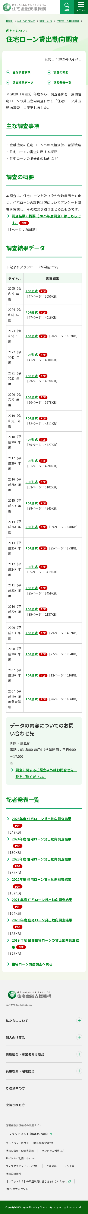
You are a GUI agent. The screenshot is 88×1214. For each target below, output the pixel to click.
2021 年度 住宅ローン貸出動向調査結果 (42, 899)
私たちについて (26, 21)
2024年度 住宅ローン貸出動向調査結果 (41, 839)
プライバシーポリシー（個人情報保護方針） (31, 1143)
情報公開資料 (13, 1173)
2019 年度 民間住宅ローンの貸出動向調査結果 (45, 943)
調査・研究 (46, 21)
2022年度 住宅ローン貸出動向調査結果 (41, 879)
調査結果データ (23, 82)
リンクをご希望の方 (53, 1150)
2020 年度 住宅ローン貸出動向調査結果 (42, 919)
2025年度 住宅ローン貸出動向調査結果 (41, 818)
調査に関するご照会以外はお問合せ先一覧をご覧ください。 (46, 773)
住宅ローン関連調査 (68, 21)
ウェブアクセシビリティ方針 (22, 1166)
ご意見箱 (51, 1166)
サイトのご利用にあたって (21, 1158)
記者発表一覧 (62, 82)
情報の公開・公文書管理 (20, 1150)
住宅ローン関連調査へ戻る (32, 964)
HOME (9, 21)
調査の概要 (60, 72)
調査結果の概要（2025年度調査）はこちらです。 (46, 219)
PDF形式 (31, 291)
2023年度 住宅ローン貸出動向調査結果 (41, 859)
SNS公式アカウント (17, 1189)
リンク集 (69, 1166)
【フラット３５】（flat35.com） (28, 1134)
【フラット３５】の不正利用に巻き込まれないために (36, 1181)
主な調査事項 (22, 72)
